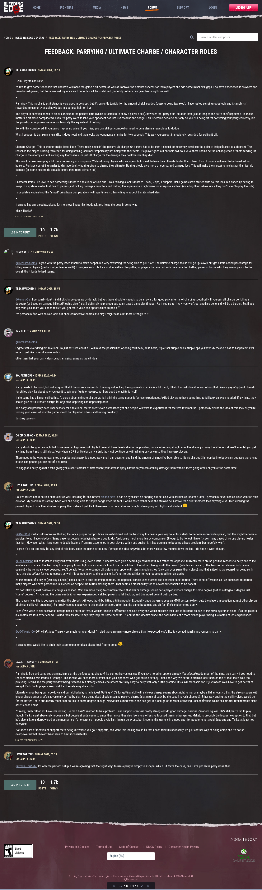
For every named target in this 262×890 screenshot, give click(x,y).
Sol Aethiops (24, 375)
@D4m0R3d (23, 534)
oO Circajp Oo (25, 435)
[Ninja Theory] (243, 839)
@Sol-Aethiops (24, 561)
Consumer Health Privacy (184, 846)
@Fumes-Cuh (23, 299)
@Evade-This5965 (26, 766)
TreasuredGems (26, 70)
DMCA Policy (154, 846)
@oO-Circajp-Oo (25, 631)
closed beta (108, 497)
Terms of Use (104, 846)
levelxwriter (24, 485)
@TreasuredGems (26, 263)
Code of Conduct (129, 846)
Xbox (243, 855)
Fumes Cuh (22, 252)
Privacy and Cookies (77, 846)
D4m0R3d (21, 331)
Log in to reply (20, 232)
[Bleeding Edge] (13, 8)
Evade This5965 (25, 661)
